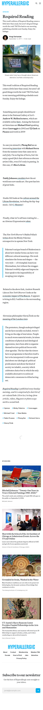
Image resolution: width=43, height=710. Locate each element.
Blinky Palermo (19, 408)
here (19, 121)
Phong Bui (22, 418)
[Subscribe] (38, 690)
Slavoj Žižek (8, 423)
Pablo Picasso (9, 418)
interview (17, 148)
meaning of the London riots (15, 319)
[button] (23, 652)
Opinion (6, 12)
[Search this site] (36, 3)
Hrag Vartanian (15, 37)
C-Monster (17, 204)
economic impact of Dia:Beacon (16, 296)
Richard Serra (34, 418)
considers (21, 178)
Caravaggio (32, 408)
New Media (22, 413)
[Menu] (40, 3)
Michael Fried (9, 413)
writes (5, 238)
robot (28, 221)
